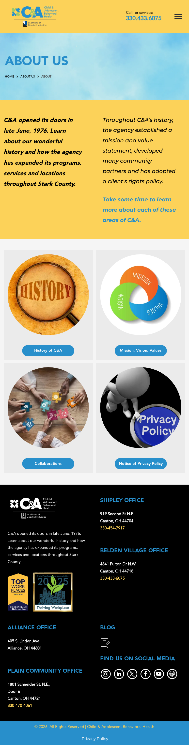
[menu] (178, 16)
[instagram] (106, 674)
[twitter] (132, 674)
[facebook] (146, 674)
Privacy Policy (95, 738)
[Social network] (172, 674)
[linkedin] (119, 674)
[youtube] (159, 674)
